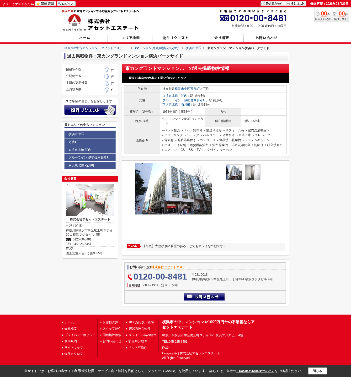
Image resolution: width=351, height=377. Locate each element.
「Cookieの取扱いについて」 (255, 371)
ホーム (69, 322)
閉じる (317, 371)
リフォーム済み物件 (142, 335)
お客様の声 (110, 322)
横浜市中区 (182, 89)
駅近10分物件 (137, 341)
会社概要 (70, 328)
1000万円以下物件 (141, 322)
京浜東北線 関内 (80, 150)
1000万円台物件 (139, 328)
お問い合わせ (112, 341)
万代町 (195, 89)
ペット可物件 (137, 347)
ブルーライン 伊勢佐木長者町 (89, 157)
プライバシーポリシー (80, 335)
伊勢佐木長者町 (195, 100)
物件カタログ (73, 354)
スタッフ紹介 (112, 328)
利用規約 (70, 341)
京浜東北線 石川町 (81, 165)
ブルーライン (171, 100)
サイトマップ (73, 347)
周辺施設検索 (112, 335)
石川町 (185, 104)
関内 (184, 95)
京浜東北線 (170, 95)
